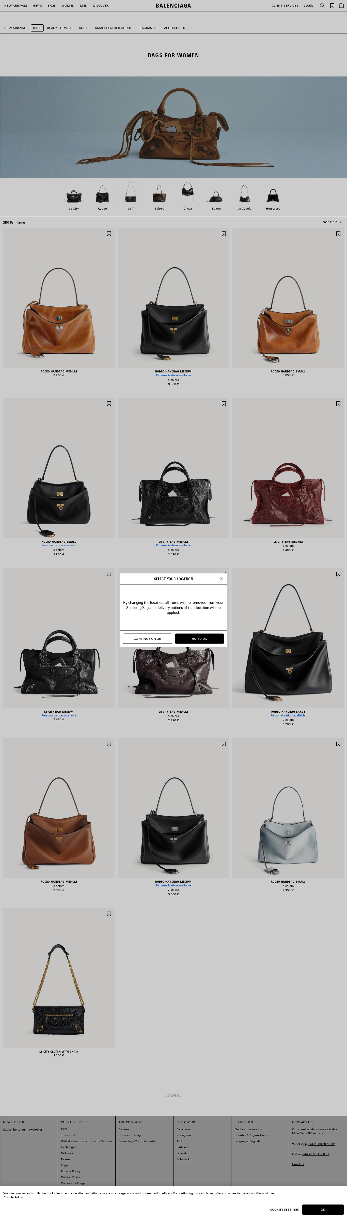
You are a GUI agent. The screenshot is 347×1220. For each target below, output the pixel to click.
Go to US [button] (199, 638)
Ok (323, 1209)
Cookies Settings (284, 1209)
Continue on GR (147, 638)
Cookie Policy (13, 1197)
